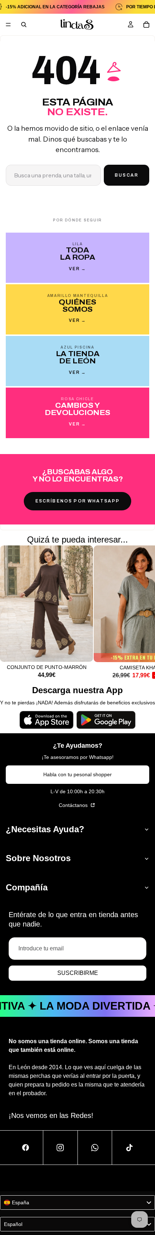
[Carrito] (146, 25)
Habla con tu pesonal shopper (77, 774)
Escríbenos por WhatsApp (77, 501)
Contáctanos (74, 805)
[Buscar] (24, 25)
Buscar (126, 175)
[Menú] (8, 24)
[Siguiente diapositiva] (141, 612)
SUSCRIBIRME (77, 973)
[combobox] (77, 1202)
